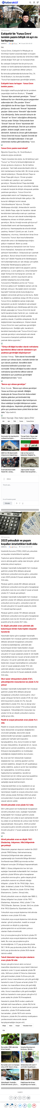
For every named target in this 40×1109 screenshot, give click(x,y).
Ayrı (9, 421)
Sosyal (18, 1025)
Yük (3, 1030)
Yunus (21, 421)
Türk (14, 421)
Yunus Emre (30, 421)
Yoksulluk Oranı (27, 1025)
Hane (10, 1025)
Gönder (7, 503)
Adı (3, 421)
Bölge (4, 1025)
